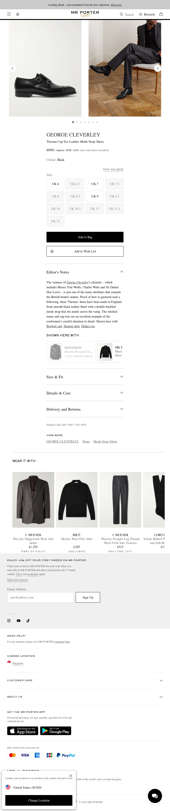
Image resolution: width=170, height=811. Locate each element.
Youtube (18, 620)
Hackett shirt (72, 326)
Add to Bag (85, 237)
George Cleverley (78, 282)
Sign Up (88, 597)
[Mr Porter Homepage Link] (85, 14)
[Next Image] (157, 68)
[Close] (70, 775)
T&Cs (19, 574)
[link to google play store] (55, 730)
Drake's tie (88, 326)
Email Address (16, 589)
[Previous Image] (12, 68)
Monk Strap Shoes (105, 441)
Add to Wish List (85, 251)
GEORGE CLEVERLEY (73, 134)
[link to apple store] (22, 730)
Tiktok (28, 620)
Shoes (86, 441)
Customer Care (62, 641)
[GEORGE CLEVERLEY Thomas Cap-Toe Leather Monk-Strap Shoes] (45, 68)
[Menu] (9, 14)
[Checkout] (159, 15)
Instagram (9, 620)
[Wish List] (17, 15)
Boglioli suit (54, 326)
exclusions (33, 574)
